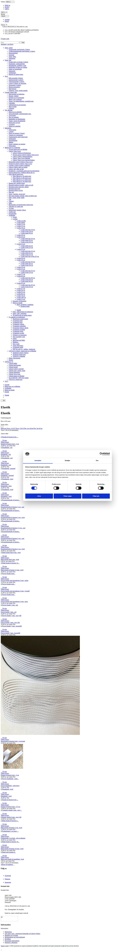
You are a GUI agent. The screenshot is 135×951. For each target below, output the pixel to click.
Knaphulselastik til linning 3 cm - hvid (13, 517)
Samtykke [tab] (37, 460)
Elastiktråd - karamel (7, 475)
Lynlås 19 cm (21, 235)
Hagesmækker (13, 53)
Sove (6, 76)
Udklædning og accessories (17, 105)
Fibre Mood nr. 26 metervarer (22, 181)
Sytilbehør (12, 215)
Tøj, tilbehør (8, 110)
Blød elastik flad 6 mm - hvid (10, 559)
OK (3, 400)
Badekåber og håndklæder (17, 119)
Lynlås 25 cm (21, 249)
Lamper (11, 131)
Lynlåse (15, 219)
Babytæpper (12, 89)
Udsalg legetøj (13, 367)
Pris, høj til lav (38, 428)
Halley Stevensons (14, 358)
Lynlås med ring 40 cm (28, 278)
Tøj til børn (12, 115)
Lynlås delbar (21, 222)
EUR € (7, 7)
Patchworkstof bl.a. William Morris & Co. (22, 172)
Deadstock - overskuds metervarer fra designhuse (24, 171)
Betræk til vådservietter (16, 74)
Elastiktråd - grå (6, 454)
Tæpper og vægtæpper (16, 135)
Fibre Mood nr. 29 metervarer (22, 176)
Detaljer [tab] (67, 460)
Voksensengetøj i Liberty (16, 81)
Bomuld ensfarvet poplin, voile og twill (21, 185)
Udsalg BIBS (13, 363)
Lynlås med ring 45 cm (28, 285)
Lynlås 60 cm (21, 294)
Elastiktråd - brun (6, 486)
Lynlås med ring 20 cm (28, 238)
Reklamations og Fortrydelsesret (15, 937)
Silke (10, 203)
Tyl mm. (11, 208)
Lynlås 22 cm (21, 244)
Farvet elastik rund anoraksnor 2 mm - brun (14, 601)
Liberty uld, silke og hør (16, 169)
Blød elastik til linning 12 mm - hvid (12, 570)
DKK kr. (7, 5)
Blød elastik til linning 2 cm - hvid (11, 828)
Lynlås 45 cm (21, 283)
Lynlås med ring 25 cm (28, 251)
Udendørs (12, 103)
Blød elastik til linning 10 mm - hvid (12, 849)
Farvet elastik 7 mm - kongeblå (10, 633)
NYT (6, 381)
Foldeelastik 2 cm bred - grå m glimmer (13, 838)
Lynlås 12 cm (21, 224)
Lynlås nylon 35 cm (27, 272)
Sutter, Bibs (12, 56)
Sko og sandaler (14, 117)
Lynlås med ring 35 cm (28, 271)
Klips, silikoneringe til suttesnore (23, 312)
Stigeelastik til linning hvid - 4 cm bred (13, 741)
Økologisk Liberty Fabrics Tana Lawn (21, 162)
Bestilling (8, 939)
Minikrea (15, 342)
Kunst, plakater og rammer (17, 144)
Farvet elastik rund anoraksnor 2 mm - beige (14, 580)
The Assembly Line (19, 337)
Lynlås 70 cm (21, 296)
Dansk (7, 21)
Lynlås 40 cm (21, 276)
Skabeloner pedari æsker (20, 319)
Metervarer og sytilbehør (12, 147)
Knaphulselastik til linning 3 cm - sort (12, 507)
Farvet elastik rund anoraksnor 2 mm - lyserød (15, 591)
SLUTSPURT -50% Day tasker (19, 378)
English (7, 19)
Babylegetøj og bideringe (16, 94)
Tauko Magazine (18, 345)
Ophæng (11, 108)
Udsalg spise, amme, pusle (17, 370)
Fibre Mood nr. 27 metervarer (22, 180)
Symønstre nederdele (19, 326)
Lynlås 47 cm (21, 288)
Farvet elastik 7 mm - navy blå (10, 622)
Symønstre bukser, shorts (20, 328)
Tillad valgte (67, 496)
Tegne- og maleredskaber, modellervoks (21, 101)
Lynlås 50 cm (21, 290)
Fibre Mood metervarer (16, 174)
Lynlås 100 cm (21, 297)
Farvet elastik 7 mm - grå (8, 612)
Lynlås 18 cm (21, 228)
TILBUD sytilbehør (19, 356)
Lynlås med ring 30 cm (28, 262)
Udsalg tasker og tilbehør (16, 376)
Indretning (8, 128)
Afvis (39, 496)
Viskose (11, 201)
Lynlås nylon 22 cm (27, 247)
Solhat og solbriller (14, 126)
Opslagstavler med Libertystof (18, 137)
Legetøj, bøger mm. (11, 92)
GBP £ (7, 9)
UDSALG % (9, 362)
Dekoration (12, 146)
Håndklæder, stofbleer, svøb (17, 65)
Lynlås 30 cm (21, 260)
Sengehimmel (13, 140)
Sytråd (15, 217)
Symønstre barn (17, 322)
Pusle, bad (8, 60)
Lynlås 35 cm (21, 269)
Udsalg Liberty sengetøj (16, 369)
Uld (10, 199)
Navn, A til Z (11, 428)
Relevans (4, 428)
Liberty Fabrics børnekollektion (22, 156)
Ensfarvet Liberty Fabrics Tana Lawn (20, 164)
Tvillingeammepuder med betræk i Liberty (22, 51)
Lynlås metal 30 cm (27, 263)
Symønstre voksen (18, 324)
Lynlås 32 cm (21, 267)
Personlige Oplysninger (12, 941)
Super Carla (5, 946)
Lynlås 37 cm (21, 274)
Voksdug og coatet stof (16, 206)
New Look (16, 344)
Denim (11, 360)
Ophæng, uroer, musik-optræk (18, 90)
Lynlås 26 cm (21, 258)
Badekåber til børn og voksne (18, 67)
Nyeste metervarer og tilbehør (18, 149)
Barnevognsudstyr (14, 87)
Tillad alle (96, 496)
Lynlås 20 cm (21, 237)
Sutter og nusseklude (15, 69)
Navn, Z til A (20, 428)
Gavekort (12, 124)
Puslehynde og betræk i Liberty (18, 62)
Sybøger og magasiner (20, 335)
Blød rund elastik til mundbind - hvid (12, 859)
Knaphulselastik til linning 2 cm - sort (12, 538)
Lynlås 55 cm (21, 292)
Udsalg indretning (14, 372)
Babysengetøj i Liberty (16, 78)
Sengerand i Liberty (15, 85)
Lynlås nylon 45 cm (27, 287)
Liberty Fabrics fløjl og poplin (18, 167)
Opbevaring (12, 130)
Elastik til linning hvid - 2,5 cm (10, 806)
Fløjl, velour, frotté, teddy (17, 197)
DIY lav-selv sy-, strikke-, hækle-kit (24, 349)
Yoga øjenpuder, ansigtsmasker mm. (20, 114)
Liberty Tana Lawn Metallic (21, 158)
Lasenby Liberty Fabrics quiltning (19, 165)
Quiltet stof (12, 212)
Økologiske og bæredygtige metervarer (21, 205)
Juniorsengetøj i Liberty (16, 80)
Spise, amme (9, 48)
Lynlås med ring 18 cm (28, 230)
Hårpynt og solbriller (15, 112)
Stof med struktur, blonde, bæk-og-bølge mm (23, 196)
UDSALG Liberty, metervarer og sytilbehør (22, 351)
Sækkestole (12, 139)
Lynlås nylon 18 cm (27, 231)
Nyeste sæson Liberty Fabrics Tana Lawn (26, 155)
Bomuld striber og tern (16, 190)
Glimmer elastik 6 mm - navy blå (11, 817)
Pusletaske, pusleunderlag (17, 64)
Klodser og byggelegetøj (16, 98)
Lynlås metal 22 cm (27, 246)
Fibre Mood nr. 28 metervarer (22, 178)
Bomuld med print (14, 188)
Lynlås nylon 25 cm (27, 254)
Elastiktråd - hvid (6, 496)
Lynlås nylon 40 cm (27, 279)
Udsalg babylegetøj (15, 365)
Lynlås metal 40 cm (27, 281)
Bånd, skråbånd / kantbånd (25, 304)
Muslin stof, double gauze (17, 183)
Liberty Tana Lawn (15, 151)
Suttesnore (12, 58)
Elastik (19, 310)
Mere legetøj (13, 106)
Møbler (11, 142)
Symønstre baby (18, 320)
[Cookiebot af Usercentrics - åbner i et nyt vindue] (101, 453)
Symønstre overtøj (18, 333)
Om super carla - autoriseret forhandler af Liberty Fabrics (22, 933)
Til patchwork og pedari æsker (22, 315)
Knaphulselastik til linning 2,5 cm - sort (13, 528)
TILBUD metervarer (19, 354)
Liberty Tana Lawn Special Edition (24, 160)
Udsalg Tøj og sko (14, 374)
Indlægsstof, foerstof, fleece (17, 210)
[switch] (56, 488)
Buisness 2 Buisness (11, 942)
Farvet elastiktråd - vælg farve (10, 785)
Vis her (4, 440)
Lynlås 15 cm (21, 226)
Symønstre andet (18, 347)
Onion (15, 338)
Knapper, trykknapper (19, 301)
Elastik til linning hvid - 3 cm (10, 775)
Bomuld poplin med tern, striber (19, 187)
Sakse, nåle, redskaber (19, 313)
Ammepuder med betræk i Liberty (19, 49)
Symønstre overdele (19, 329)
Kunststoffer (12, 213)
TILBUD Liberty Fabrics (20, 353)
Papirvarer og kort (14, 122)
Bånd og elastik (17, 303)
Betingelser (8, 932)
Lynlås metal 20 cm (27, 240)
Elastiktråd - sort (6, 465)
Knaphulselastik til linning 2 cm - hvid (13, 549)
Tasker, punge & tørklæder (17, 121)
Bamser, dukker (13, 96)
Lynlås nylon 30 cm (27, 265)
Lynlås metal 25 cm (27, 253)
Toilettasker (12, 73)
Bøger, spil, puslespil (15, 99)
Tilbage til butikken (7, 864)
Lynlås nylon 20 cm (27, 242)
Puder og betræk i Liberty (17, 133)
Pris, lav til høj (29, 428)
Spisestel (11, 55)
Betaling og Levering (11, 935)
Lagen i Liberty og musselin (17, 83)
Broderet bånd (25, 306)
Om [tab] (97, 460)
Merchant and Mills (19, 340)
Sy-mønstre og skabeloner (17, 317)
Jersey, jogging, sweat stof (17, 194)
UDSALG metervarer (15, 379)
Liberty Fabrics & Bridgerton (22, 153)
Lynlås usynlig (21, 221)
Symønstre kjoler (18, 331)
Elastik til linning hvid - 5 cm (10, 444)
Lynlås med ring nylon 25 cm (30, 256)
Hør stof (11, 192)
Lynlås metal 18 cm (27, 233)
